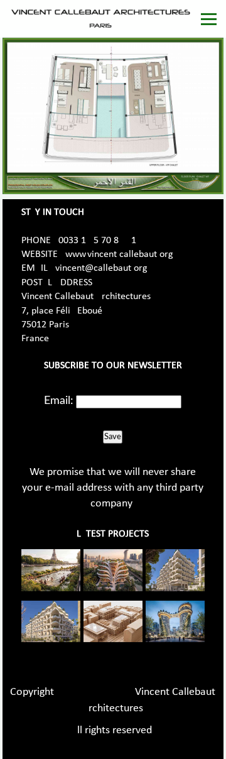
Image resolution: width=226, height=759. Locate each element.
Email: (58, 401)
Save (112, 436)
